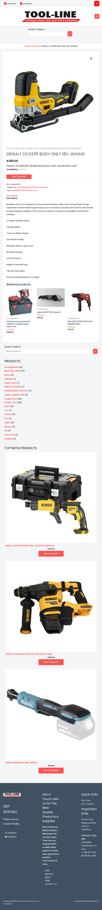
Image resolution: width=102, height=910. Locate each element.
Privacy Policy (87, 819)
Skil (6, 430)
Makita (7, 422)
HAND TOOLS (10, 383)
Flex (6, 418)
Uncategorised (41, 187)
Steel (30, 190)
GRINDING (9, 379)
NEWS (47, 880)
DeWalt (43, 148)
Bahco (7, 375)
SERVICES (49, 874)
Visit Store (85, 800)
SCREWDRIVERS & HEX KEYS (16, 391)
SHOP (47, 870)
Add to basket (19, 176)
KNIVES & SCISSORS (13, 387)
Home (9, 148)
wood (35, 190)
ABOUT (48, 877)
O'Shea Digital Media (91, 901)
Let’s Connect (87, 804)
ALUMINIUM (16, 190)
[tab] (12, 198)
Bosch (7, 406)
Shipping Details (88, 823)
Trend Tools (10, 435)
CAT (6, 410)
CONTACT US (51, 884)
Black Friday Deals (13, 371)
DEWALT (24, 190)
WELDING (8, 439)
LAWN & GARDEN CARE (14, 395)
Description (12, 198)
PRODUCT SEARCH (37, 29)
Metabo (8, 426)
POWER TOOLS (19, 148)
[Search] (70, 33)
